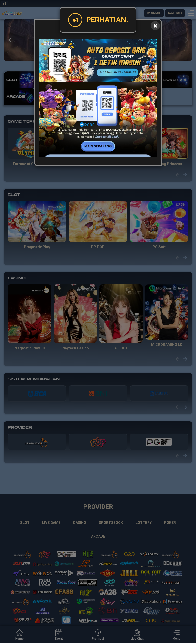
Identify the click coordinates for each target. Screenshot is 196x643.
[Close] (155, 25)
